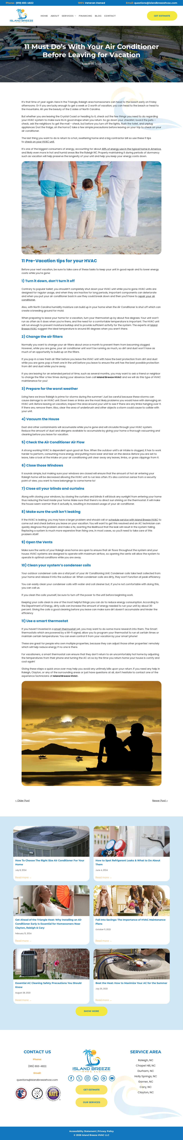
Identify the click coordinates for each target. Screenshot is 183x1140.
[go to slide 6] (42, 1098)
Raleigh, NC (145, 1060)
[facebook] (71, 1078)
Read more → (23, 877)
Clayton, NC (146, 1092)
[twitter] (79, 1078)
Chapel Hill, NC (146, 1065)
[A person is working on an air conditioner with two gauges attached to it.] (132, 841)
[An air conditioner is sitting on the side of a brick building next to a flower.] (51, 964)
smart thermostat (65, 629)
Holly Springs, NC (145, 1076)
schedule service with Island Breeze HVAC (133, 519)
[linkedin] (96, 1078)
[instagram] (87, 1078)
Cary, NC (146, 1087)
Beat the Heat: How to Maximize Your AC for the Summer (131, 983)
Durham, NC (145, 1071)
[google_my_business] (104, 1078)
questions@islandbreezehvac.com (37, 1080)
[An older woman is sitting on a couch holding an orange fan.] (51, 900)
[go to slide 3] (36, 1098)
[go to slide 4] (38, 1098)
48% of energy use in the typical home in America (131, 149)
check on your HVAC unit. (40, 141)
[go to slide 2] (34, 1098)
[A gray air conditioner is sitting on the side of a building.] (51, 841)
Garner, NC (145, 1082)
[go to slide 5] (40, 1098)
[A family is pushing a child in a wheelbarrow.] (132, 900)
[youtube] (112, 1078)
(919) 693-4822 (37, 1066)
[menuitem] (44, 16)
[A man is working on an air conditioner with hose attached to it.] (132, 964)
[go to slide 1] (31, 1098)
